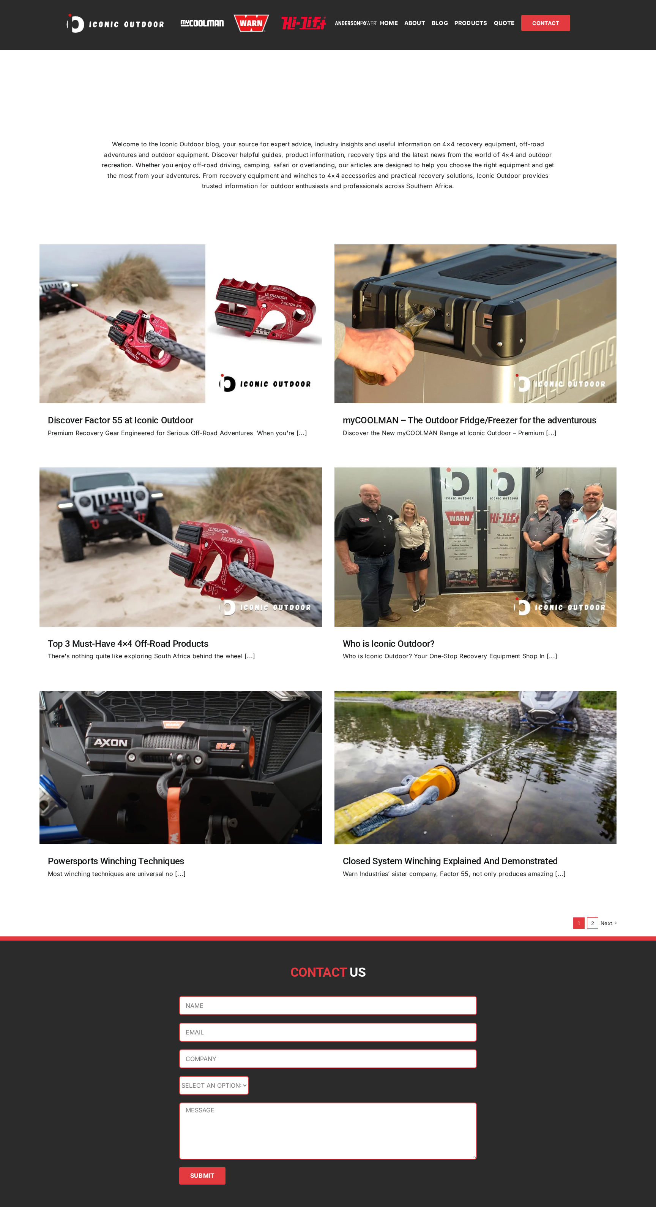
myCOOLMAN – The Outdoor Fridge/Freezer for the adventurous (469, 420)
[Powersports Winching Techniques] (180, 767)
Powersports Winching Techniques (116, 861)
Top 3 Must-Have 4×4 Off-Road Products (128, 643)
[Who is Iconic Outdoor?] (475, 546)
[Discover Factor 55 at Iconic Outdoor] (180, 323)
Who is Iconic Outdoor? (389, 643)
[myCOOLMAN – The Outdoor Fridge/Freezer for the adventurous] (475, 323)
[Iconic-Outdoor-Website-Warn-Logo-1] (251, 17)
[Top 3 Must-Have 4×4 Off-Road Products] (180, 546)
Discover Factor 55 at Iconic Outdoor (120, 420)
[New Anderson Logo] (356, 23)
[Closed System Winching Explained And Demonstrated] (475, 767)
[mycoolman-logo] (202, 23)
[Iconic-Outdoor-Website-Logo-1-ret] (115, 14)
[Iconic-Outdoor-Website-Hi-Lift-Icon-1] (303, 20)
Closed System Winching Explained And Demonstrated (450, 861)
